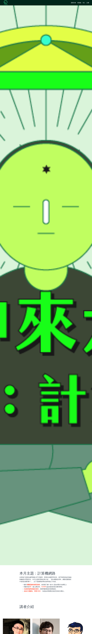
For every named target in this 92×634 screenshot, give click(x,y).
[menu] (79, 3)
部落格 (79, 2)
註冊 (88, 2)
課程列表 (73, 2)
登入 (84, 2)
